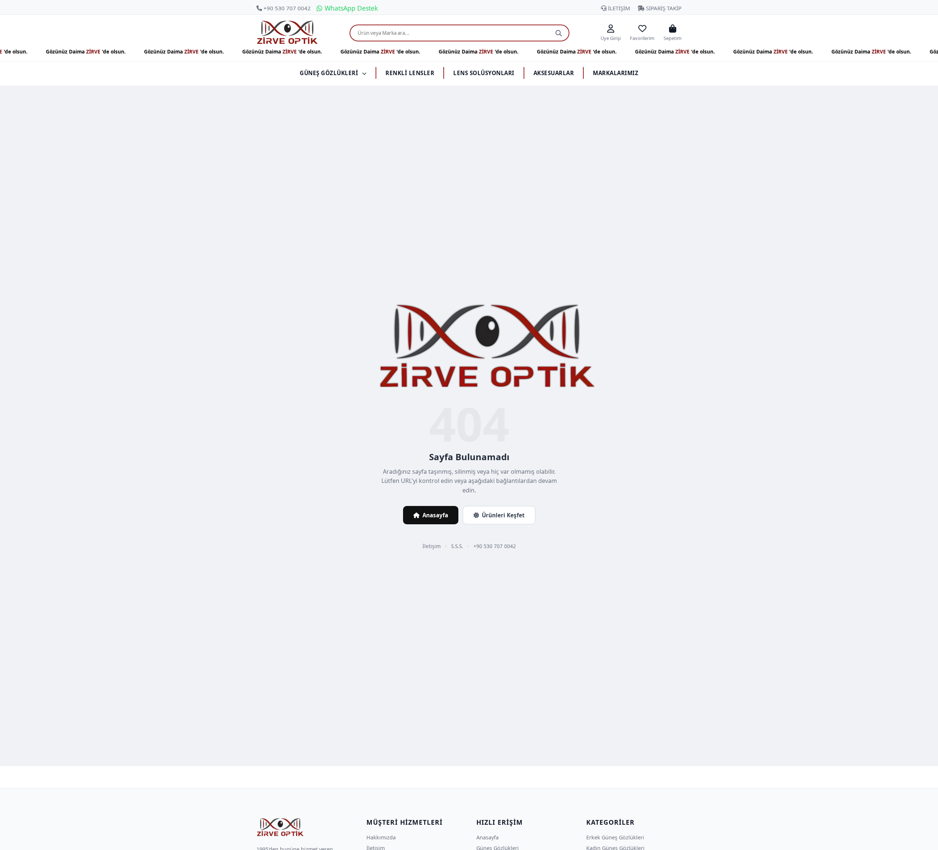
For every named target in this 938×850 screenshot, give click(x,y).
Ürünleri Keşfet (503, 515)
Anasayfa (435, 515)
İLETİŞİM (618, 8)
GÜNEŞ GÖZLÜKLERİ (330, 73)
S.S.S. (457, 546)
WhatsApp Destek (350, 8)
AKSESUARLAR (553, 73)
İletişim (431, 546)
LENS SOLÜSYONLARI (483, 73)
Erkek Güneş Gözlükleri (615, 837)
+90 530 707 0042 (286, 8)
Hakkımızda (381, 837)
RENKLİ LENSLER (409, 73)
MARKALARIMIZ (615, 73)
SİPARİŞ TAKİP (663, 8)
